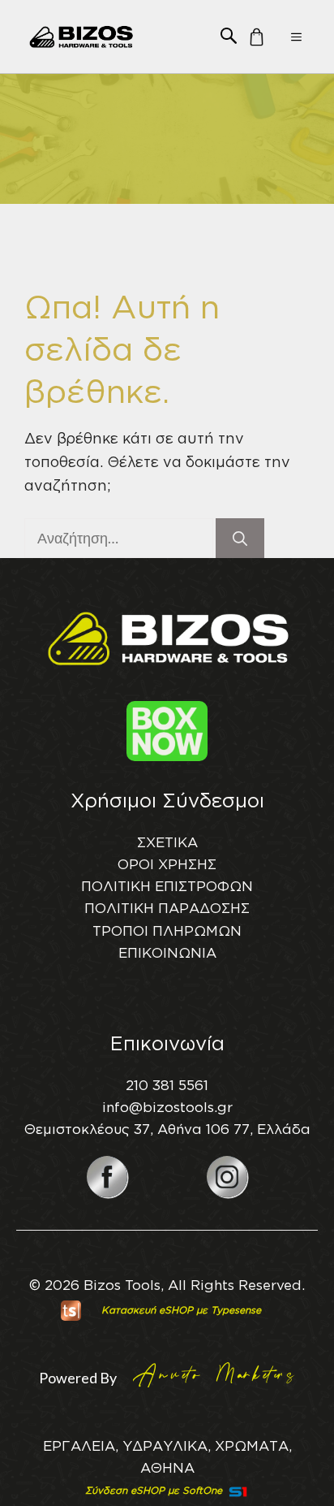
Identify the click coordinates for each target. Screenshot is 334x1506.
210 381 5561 (167, 1085)
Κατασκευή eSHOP (147, 1310)
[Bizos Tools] (81, 36)
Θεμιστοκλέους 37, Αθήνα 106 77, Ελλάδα (167, 1128)
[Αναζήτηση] (240, 538)
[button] (228, 34)
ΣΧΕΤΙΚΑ (167, 842)
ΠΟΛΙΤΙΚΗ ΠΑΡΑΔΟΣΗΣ (167, 907)
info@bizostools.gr (167, 1106)
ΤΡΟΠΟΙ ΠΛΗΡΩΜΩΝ (167, 930)
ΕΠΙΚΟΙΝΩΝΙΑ (167, 952)
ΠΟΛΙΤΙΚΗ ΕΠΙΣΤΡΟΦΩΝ (167, 886)
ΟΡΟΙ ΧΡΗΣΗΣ (167, 864)
